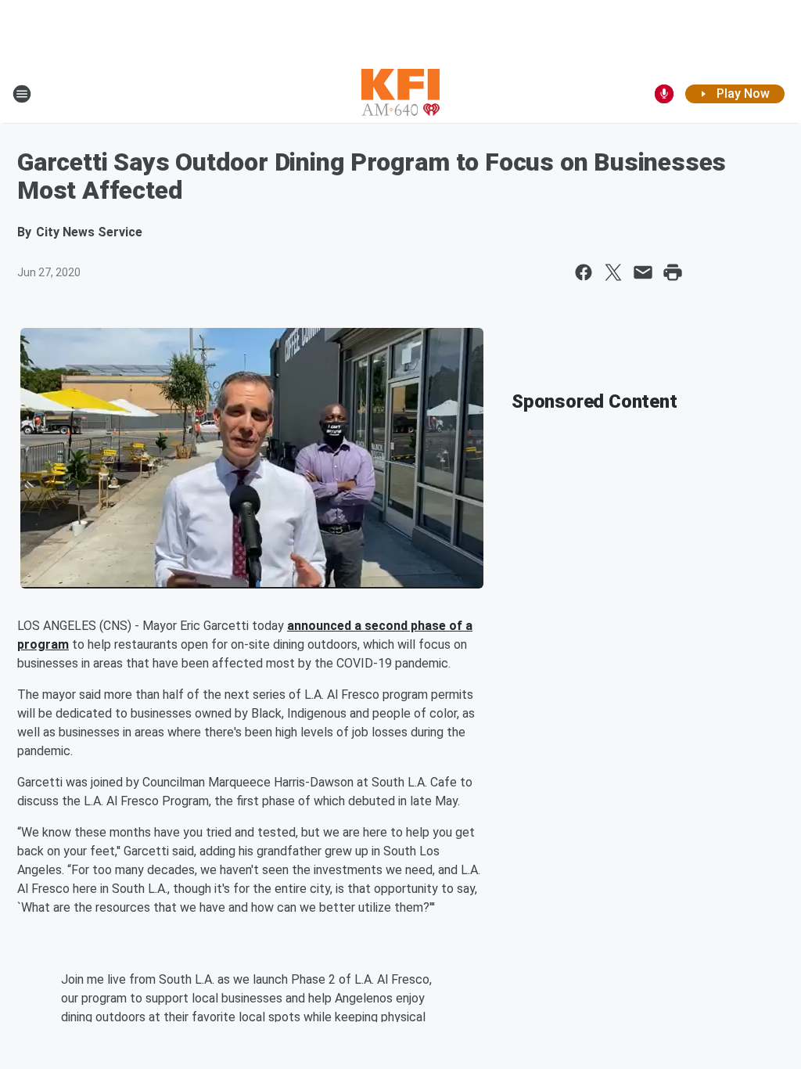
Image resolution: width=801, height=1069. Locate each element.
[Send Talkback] (664, 94)
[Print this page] (673, 272)
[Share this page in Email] (643, 272)
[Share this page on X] (613, 272)
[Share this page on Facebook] (583, 272)
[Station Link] (400, 94)
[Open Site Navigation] (22, 94)
